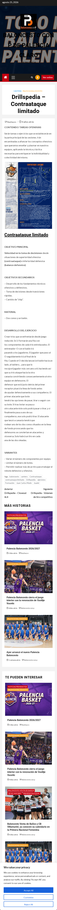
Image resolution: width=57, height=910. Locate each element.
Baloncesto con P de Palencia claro (28, 45)
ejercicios (41, 480)
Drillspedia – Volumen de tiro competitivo (42, 493)
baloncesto (14, 476)
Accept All (28, 890)
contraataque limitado (14, 480)
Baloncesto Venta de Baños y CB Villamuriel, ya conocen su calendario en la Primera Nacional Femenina (28, 826)
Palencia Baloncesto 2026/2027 (23, 548)
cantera (24, 476)
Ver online (48, 77)
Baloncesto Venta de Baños (21, 790)
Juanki (36, 483)
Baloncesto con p (27, 608)
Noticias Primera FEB (16, 515)
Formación (9, 483)
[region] (28, 886)
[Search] (32, 77)
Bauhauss (12, 122)
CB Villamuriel (14, 793)
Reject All (28, 904)
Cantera (17, 91)
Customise (28, 897)
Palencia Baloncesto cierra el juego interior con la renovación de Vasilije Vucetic (26, 600)
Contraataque (36, 476)
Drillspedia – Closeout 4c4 (15, 493)
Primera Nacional (31, 793)
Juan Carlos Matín (24, 483)
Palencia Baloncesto (32, 91)
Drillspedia (31, 480)
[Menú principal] (13, 77)
